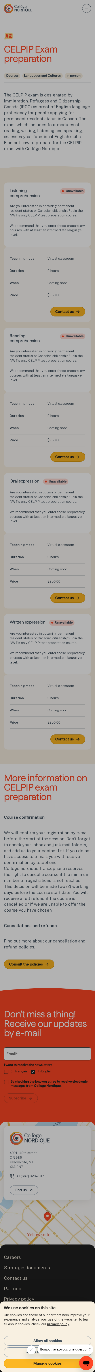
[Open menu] (86, 8)
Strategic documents (27, 1267)
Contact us (15, 1278)
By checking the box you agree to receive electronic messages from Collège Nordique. (49, 1083)
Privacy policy (19, 1299)
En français (19, 1071)
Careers (12, 1257)
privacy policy (58, 1324)
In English (45, 1071)
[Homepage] (18, 8)
